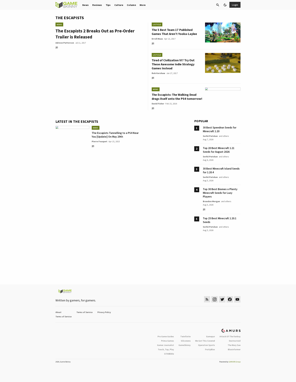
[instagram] (214, 299)
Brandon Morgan (211, 201)
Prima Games (167, 340)
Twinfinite (185, 336)
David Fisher (158, 103)
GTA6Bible (169, 353)
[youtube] (237, 299)
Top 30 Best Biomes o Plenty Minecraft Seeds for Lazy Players (220, 192)
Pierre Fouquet (99, 141)
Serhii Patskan (210, 136)
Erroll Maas (157, 38)
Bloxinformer (234, 349)
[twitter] (222, 299)
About (58, 312)
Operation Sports (206, 345)
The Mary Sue (234, 345)
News (85, 4)
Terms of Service (84, 312)
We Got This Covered (205, 340)
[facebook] (230, 299)
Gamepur (210, 336)
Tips (108, 4)
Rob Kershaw (158, 73)
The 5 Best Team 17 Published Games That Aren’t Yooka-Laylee (174, 32)
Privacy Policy (104, 312)
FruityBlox (210, 349)
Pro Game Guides (166, 336)
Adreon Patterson (65, 42)
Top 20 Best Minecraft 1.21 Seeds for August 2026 (218, 149)
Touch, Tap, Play (166, 349)
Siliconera (186, 340)
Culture (118, 4)
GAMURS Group (234, 362)
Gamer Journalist (165, 345)
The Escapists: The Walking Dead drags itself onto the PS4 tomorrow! (177, 97)
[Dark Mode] (225, 5)
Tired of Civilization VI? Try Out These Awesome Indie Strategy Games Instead (173, 64)
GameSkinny (185, 345)
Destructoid (234, 340)
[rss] (207, 299)
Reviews (97, 4)
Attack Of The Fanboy (230, 336)
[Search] (218, 5)
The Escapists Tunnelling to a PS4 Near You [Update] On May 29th (115, 134)
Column (131, 4)
